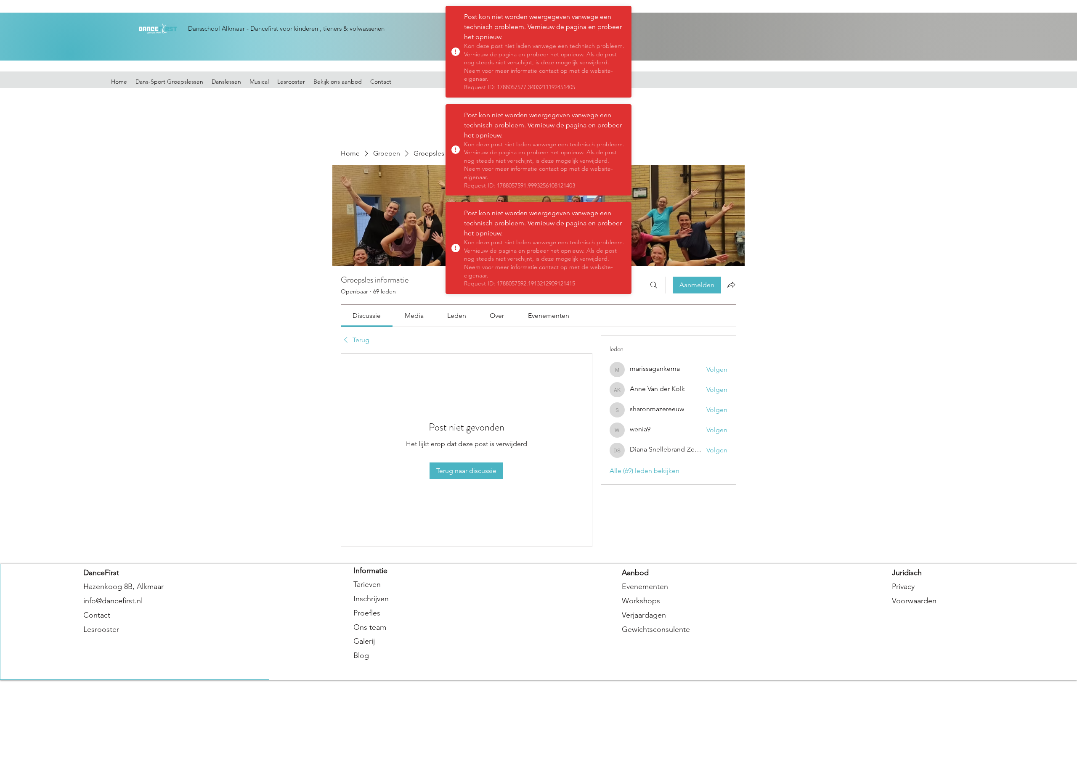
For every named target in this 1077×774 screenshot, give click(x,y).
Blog (361, 655)
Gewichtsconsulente (656, 629)
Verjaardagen (644, 615)
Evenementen (645, 586)
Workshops (641, 600)
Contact (96, 615)
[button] (337, 81)
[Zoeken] (654, 285)
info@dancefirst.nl (113, 600)
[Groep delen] (731, 285)
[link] (367, 316)
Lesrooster (101, 629)
